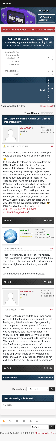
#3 (51, 309)
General (34, 29)
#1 (52, 146)
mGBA (25, 29)
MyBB (16, 433)
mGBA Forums (12, 29)
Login (45, 10)
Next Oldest (11, 377)
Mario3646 (25, 128)
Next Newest (44, 377)
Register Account (45, 18)
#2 (51, 248)
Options (46, 118)
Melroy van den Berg (45, 433)
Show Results (47, 106)
